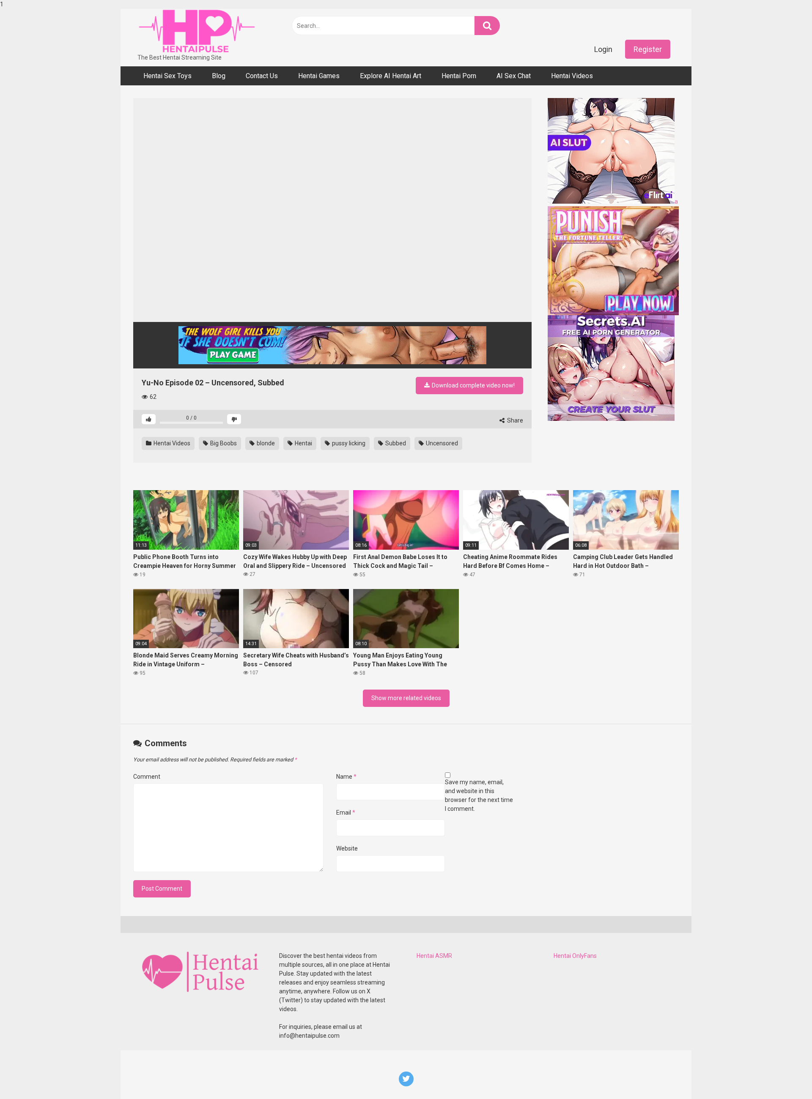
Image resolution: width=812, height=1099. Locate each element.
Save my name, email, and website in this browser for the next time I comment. (479, 795)
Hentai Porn (459, 76)
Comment (146, 776)
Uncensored (441, 443)
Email (345, 812)
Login (603, 49)
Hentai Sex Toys (167, 76)
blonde (265, 443)
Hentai (303, 443)
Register (648, 49)
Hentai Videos (572, 76)
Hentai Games (319, 76)
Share (514, 420)
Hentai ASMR (434, 955)
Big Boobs (223, 443)
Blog (218, 76)
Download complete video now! (473, 385)
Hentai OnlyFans (575, 955)
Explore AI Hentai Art (390, 76)
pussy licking (348, 443)
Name (346, 776)
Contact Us (262, 76)
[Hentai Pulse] (196, 31)
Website (347, 848)
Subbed (395, 443)
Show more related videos (406, 698)
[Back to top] (783, 1075)
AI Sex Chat (514, 76)
